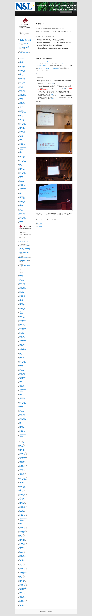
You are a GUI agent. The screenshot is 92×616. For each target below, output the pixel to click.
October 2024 (22, 82)
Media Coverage (34, 12)
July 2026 (21, 59)
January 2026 (22, 67)
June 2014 (21, 206)
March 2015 (21, 196)
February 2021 (22, 119)
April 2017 (21, 167)
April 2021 (21, 116)
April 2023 (21, 99)
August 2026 (21, 58)
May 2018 (21, 152)
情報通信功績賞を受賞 (23, 257)
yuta (44, 18)
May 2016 (21, 179)
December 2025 (22, 69)
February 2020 (22, 128)
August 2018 (21, 148)
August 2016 (21, 175)
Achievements (26, 12)
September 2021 (22, 112)
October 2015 (22, 186)
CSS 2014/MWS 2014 (44, 59)
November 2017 (22, 159)
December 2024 (22, 79)
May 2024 (21, 85)
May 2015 (21, 193)
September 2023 (22, 95)
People (45, 12)
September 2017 (22, 161)
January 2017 (22, 171)
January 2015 (22, 198)
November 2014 (22, 201)
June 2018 (21, 151)
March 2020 (21, 127)
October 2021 (22, 111)
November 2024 (22, 81)
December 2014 (22, 200)
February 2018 (22, 156)
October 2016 (22, 172)
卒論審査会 (40, 23)
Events (21, 14)
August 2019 (21, 135)
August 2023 (21, 96)
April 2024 (21, 86)
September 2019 (22, 134)
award (40, 226)
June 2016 (21, 177)
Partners (25, 14)
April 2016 (21, 180)
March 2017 (21, 168)
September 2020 (22, 124)
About (21, 12)
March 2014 (21, 210)
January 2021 (22, 120)
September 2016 (22, 173)
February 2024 (22, 89)
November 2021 (22, 110)
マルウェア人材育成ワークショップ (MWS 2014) (49, 68)
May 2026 (21, 62)
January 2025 (22, 78)
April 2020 (21, 126)
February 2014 (22, 212)
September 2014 (22, 204)
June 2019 (21, 137)
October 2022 (22, 103)
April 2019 (21, 140)
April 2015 (21, 194)
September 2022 (22, 104)
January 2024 (22, 90)
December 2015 (22, 184)
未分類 (40, 52)
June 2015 (21, 192)
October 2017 (22, 160)
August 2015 (21, 189)
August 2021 (21, 114)
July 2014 (21, 205)
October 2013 (22, 217)
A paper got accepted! (23, 43)
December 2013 (22, 214)
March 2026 (21, 65)
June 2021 (21, 115)
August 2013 (21, 220)
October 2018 (22, 145)
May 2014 (21, 208)
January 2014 (22, 213)
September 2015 (22, 188)
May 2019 (21, 139)
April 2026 (21, 63)
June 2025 (21, 74)
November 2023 (22, 93)
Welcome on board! (23, 268)
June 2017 (21, 164)
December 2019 (22, 130)
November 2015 (22, 185)
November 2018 (22, 144)
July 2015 (21, 190)
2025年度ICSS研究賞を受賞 (24, 265)
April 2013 (21, 222)
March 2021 (21, 118)
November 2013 (22, 216)
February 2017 (22, 169)
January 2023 (22, 102)
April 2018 (21, 153)
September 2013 (22, 218)
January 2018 (22, 157)
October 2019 (22, 132)
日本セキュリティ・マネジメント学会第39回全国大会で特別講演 (25, 41)
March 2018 (21, 155)
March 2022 (21, 108)
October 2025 (22, 71)
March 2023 (21, 100)
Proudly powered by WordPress (46, 611)
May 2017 (21, 165)
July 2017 (21, 163)
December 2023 (22, 91)
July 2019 (21, 136)
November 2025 (22, 70)
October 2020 (22, 123)
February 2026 (22, 66)
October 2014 (22, 202)
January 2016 (22, 183)
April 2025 (21, 75)
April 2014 (21, 209)
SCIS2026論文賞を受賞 (23, 260)
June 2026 (21, 61)
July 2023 (21, 98)
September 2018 (22, 147)
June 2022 (21, 106)
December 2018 (22, 143)
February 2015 (22, 197)
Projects (40, 12)
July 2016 (21, 176)
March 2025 (21, 77)
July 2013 (21, 221)
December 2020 (22, 122)
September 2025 (22, 73)
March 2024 (21, 87)
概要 (53, 83)
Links (49, 12)
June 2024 (21, 83)
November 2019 (22, 131)
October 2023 (22, 94)
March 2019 (21, 141)
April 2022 (21, 107)
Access (53, 12)
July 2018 (21, 149)
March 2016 (21, 181)
